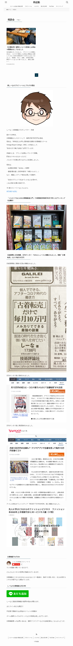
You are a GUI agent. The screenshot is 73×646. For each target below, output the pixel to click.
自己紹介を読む (12, 191)
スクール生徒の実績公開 (16, 637)
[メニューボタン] (6, 2)
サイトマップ (60, 637)
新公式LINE (44, 637)
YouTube (52, 637)
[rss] (36, 634)
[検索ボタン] (67, 2)
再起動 (36, 2)
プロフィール (28, 637)
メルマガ (36, 637)
